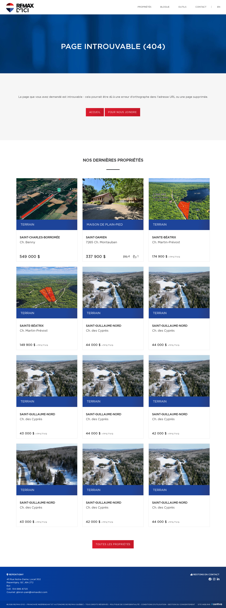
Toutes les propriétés (113, 544)
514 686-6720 (20, 589)
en (218, 7)
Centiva (216, 604)
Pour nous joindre (122, 112)
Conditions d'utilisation (153, 604)
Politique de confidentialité (124, 604)
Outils (182, 7)
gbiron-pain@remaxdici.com (31, 592)
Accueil (95, 112)
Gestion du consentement (181, 604)
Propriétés (144, 7)
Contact (200, 7)
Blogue (164, 7)
